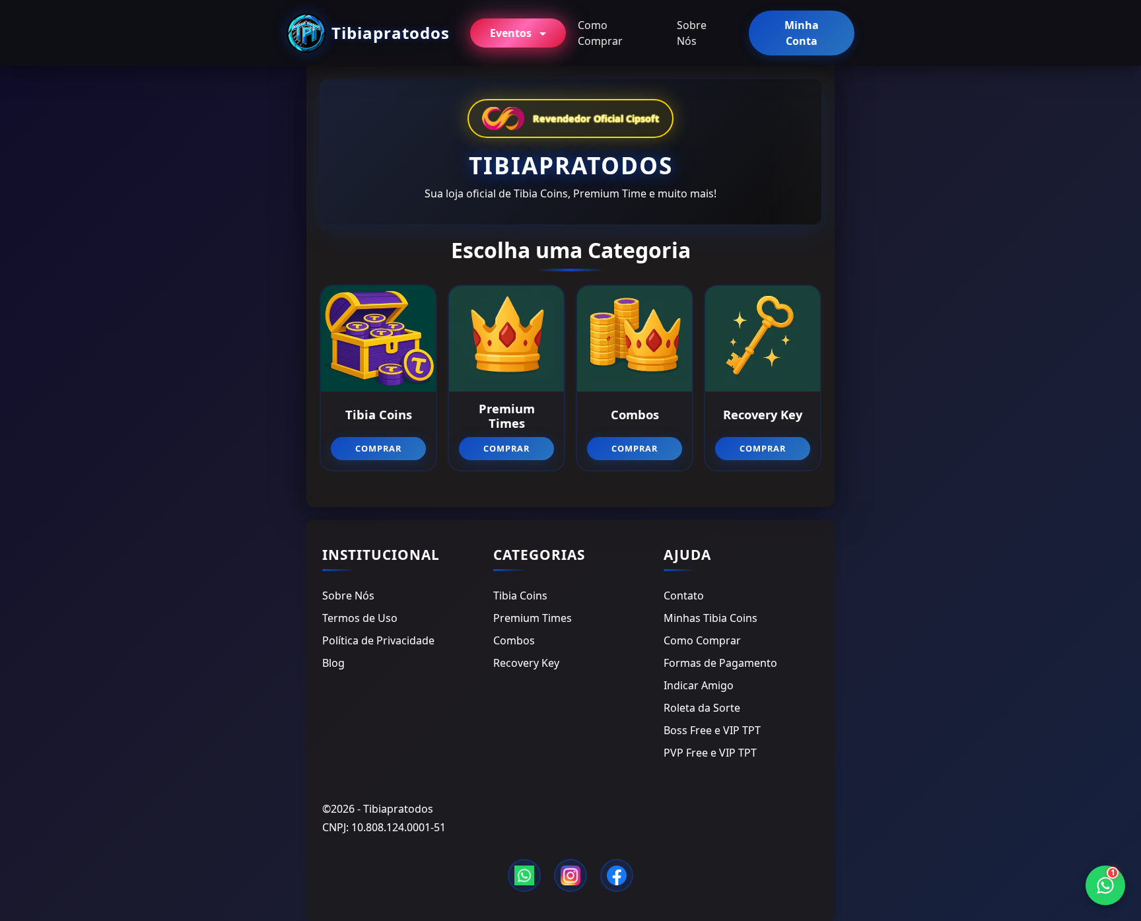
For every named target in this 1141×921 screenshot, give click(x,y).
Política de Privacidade (378, 640)
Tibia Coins (520, 595)
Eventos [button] (512, 33)
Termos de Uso (360, 618)
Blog (333, 663)
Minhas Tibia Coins (710, 618)
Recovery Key (526, 663)
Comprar (378, 448)
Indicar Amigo (699, 685)
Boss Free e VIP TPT (712, 730)
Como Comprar (600, 33)
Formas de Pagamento (720, 663)
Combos (514, 640)
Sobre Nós (692, 33)
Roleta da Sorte (702, 707)
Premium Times (532, 618)
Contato (684, 595)
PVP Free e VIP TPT (710, 752)
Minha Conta (801, 33)
